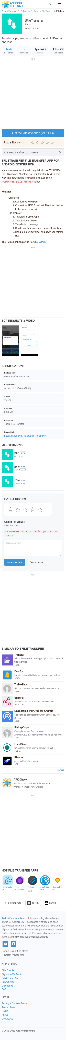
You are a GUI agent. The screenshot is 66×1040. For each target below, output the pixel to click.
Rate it (8, 49)
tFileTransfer (34, 20)
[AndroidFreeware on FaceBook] (13, 944)
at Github (41, 241)
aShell (52, 902)
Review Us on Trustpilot (15, 951)
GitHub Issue (36, 562)
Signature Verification (12, 974)
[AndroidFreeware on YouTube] (5, 944)
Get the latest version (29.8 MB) (33, 133)
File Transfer (47, 10)
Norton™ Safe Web (13, 954)
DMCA (5, 1011)
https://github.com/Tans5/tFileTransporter (25, 435)
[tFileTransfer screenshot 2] (29, 341)
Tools (36, 10)
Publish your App (10, 978)
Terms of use (8, 1007)
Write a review (14, 562)
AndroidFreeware (9, 10)
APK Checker (8, 970)
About (5, 1014)
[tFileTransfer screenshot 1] (10, 341)
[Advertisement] (33, 94)
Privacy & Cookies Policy (14, 1003)
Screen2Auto (14, 902)
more (60, 770)
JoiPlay (35, 902)
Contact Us (7, 1018)
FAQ (4, 989)
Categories (25, 10)
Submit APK (8, 982)
